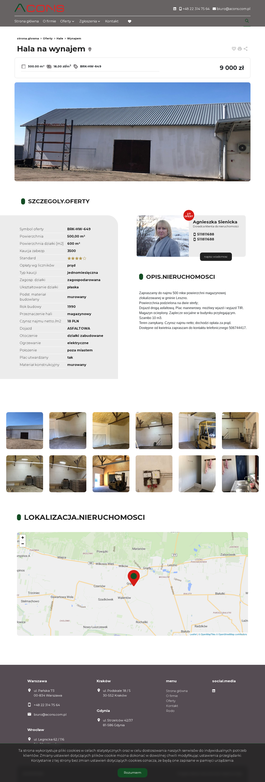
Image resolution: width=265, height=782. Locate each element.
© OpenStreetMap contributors (231, 634)
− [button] (22, 543)
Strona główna (26, 21)
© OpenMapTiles (207, 634)
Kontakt (112, 21)
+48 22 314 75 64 (47, 705)
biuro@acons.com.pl (50, 714)
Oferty (65, 21)
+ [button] (22, 537)
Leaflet (193, 634)
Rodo (170, 711)
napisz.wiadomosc (216, 256)
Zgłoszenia (88, 21)
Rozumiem (132, 773)
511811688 (205, 234)
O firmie (49, 21)
